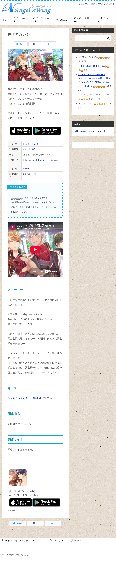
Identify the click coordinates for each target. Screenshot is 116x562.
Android (27, 149)
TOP (5, 20)
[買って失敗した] (12, 199)
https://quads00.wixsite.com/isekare (41, 160)
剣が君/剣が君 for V (87, 57)
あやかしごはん (85, 103)
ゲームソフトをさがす (40, 20)
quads (26, 168)
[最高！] (21, 199)
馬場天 (50, 398)
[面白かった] (19, 199)
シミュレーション (31, 143)
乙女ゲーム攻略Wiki (81, 20)
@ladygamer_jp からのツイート (90, 131)
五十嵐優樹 (32, 398)
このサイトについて (104, 20)
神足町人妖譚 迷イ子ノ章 (91, 66)
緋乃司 (42, 398)
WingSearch (62, 20)
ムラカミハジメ (16, 398)
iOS (33, 149)
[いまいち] (14, 199)
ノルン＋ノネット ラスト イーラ (93, 94)
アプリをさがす (19, 20)
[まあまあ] (17, 199)
